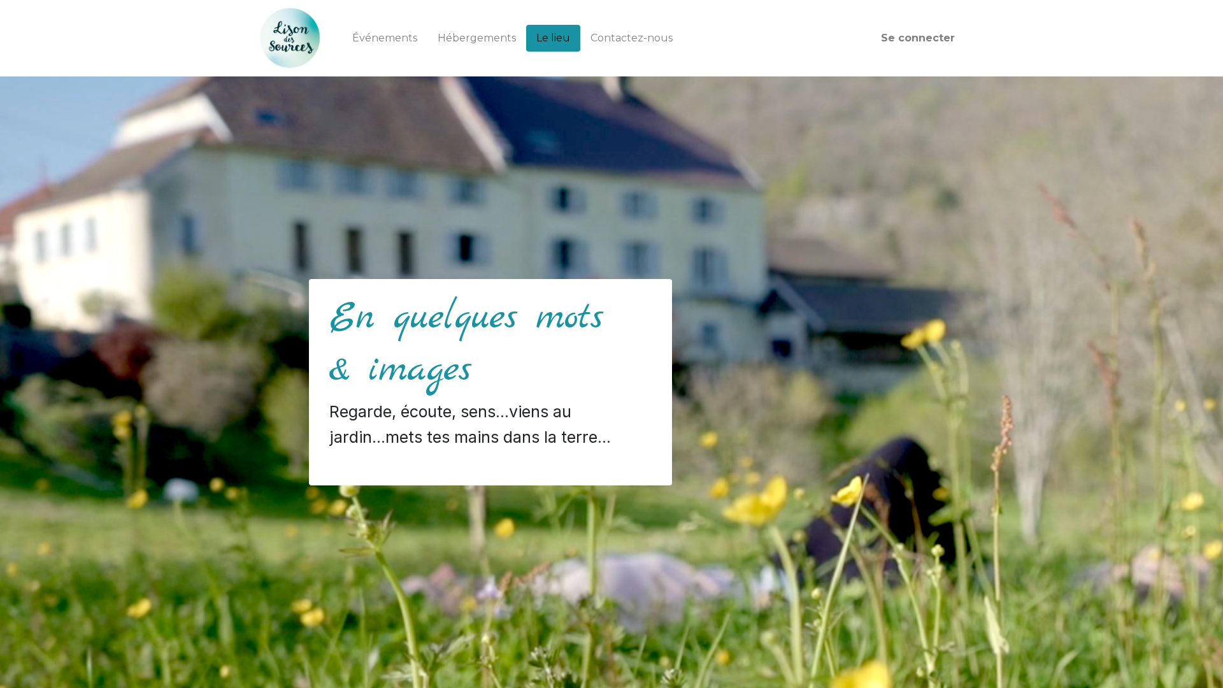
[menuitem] (384, 38)
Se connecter (918, 38)
